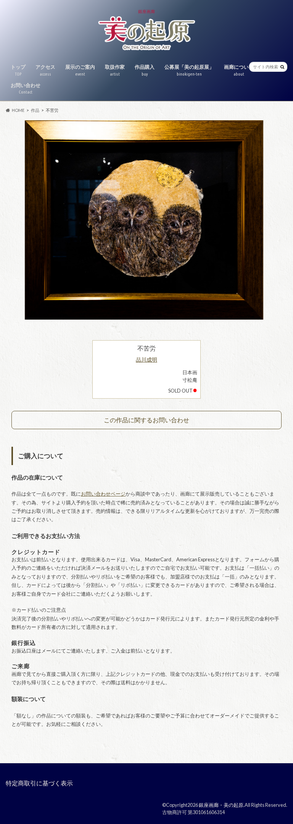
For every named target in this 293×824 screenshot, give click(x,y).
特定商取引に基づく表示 (39, 783)
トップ (18, 70)
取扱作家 (115, 70)
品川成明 (146, 359)
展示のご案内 (80, 70)
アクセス (45, 70)
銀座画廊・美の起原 (221, 805)
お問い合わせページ (103, 494)
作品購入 (145, 70)
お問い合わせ (25, 88)
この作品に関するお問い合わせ (146, 419)
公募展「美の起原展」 (189, 70)
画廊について (239, 70)
